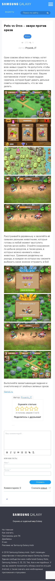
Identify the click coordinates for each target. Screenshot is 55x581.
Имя (6, 463)
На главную (7, 530)
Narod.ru (8, 391)
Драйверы (7, 539)
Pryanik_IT (26, 397)
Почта (7, 470)
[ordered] (22, 452)
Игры (27, 36)
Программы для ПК (11, 536)
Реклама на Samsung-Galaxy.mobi (18, 545)
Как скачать (8, 533)
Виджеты (9, 12)
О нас (4, 542)
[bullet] (26, 452)
